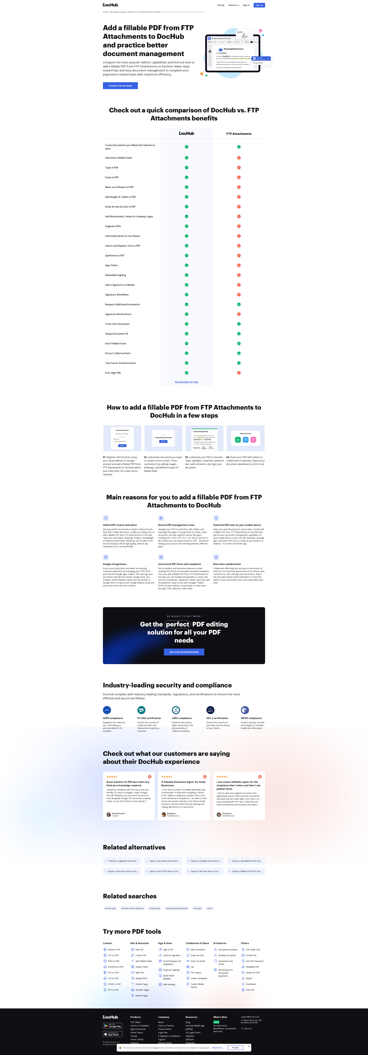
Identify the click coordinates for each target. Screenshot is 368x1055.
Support (161, 1039)
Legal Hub (162, 1032)
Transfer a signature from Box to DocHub (124, 861)
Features (232, 5)
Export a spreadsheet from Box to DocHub (248, 861)
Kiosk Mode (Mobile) (168, 977)
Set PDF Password (254, 961)
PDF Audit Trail (253, 949)
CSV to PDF (113, 978)
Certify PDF (251, 955)
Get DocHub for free (186, 382)
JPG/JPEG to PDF (116, 966)
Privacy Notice (164, 1029)
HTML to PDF (114, 984)
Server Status (137, 1032)
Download (251, 984)
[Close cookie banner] (249, 1046)
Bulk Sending (169, 984)
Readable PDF (252, 966)
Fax (192, 966)
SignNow (190, 1036)
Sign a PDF (168, 949)
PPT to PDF (113, 972)
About (161, 1022)
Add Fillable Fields (144, 961)
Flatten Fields (142, 966)
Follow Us (248, 1028)
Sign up (259, 5)
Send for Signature (171, 955)
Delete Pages (142, 995)
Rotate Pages (142, 984)
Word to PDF (114, 949)
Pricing (220, 5)
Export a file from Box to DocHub (206, 871)
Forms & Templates (140, 1025)
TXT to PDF (113, 955)
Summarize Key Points (225, 962)
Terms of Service (166, 1025)
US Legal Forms (193, 1032)
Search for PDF (253, 972)
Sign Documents (138, 1029)
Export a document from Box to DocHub (166, 861)
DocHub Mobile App (195, 1025)
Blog (188, 1022)
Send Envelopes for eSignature (172, 962)
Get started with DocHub (184, 652)
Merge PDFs (141, 978)
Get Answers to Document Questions (225, 972)
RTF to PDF (113, 989)
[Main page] (110, 5)
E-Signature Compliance (169, 1036)
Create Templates (199, 978)
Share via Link (197, 955)
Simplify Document (227, 955)
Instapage (190, 1042)
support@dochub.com (250, 1017)
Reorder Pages (142, 989)
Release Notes (165, 1042)
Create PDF (141, 955)
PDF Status (196, 972)
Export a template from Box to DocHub (207, 861)
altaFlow (190, 1039)
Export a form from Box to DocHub (124, 871)
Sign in (246, 5)
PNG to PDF (113, 961)
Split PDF (140, 972)
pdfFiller (189, 1029)
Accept (235, 1048)
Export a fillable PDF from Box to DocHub (248, 871)
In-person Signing (171, 969)
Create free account (120, 85)
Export (249, 978)
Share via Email (198, 961)
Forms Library (137, 1039)
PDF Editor (136, 1022)
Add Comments (198, 949)
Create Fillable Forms (197, 985)
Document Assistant (227, 949)
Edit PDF (140, 949)
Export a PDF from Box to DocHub (166, 871)
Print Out (250, 989)
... (217, 1048)
